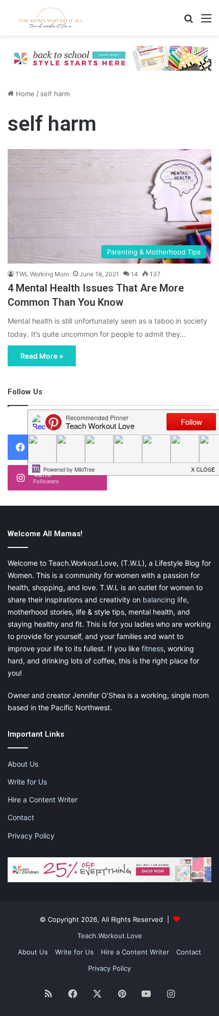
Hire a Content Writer (42, 799)
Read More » (41, 356)
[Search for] (188, 21)
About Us (23, 764)
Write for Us (27, 781)
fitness (152, 648)
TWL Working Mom (42, 274)
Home (24, 94)
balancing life (165, 599)
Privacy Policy (31, 835)
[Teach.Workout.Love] (51, 17)
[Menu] (206, 21)
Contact (21, 817)
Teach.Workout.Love (109, 936)
